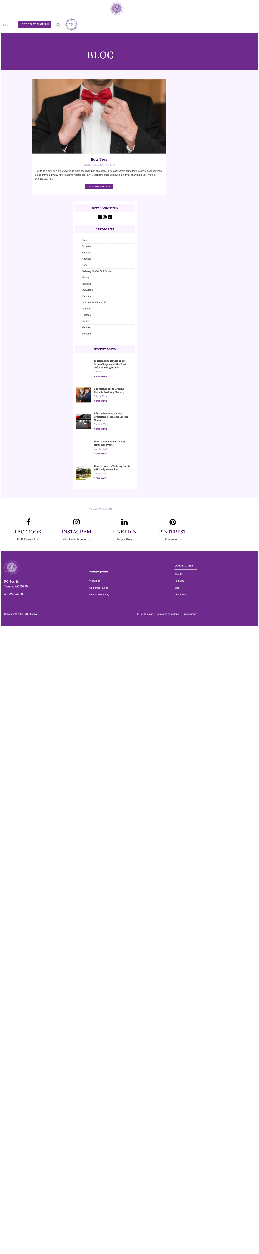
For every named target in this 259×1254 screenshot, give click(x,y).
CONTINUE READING (99, 186)
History (85, 278)
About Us (179, 574)
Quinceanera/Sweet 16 (94, 303)
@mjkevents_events (76, 539)
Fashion (86, 259)
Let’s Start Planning (35, 24)
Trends (85, 321)
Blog (84, 240)
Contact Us (180, 595)
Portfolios (179, 581)
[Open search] (58, 24)
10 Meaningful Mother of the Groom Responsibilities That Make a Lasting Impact (110, 364)
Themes (86, 315)
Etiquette (86, 253)
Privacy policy (189, 614)
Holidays (86, 284)
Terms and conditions (167, 614)
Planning (87, 296)
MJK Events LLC (28, 539)
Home (5, 25)
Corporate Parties (98, 588)
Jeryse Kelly (124, 539)
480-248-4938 (13, 594)
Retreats (86, 309)
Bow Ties (99, 159)
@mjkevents (172, 539)
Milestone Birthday (99, 595)
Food (85, 265)
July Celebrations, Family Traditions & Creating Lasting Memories (111, 417)
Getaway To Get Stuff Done (96, 271)
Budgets (86, 246)
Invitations (87, 290)
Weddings (94, 581)
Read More (100, 377)
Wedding (87, 334)
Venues (86, 327)
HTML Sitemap (145, 614)
